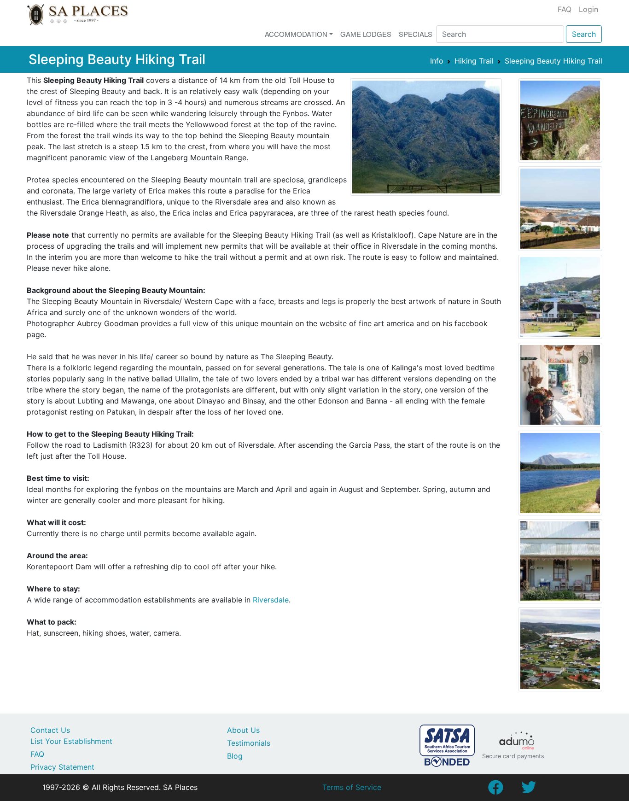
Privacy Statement (62, 767)
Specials (415, 34)
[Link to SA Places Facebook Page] (495, 790)
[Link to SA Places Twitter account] (528, 790)
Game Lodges (365, 34)
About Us (243, 730)
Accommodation (296, 34)
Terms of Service (351, 787)
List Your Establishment (71, 741)
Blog (235, 755)
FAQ (564, 9)
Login (588, 9)
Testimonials (248, 743)
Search (584, 34)
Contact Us (50, 730)
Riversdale (271, 599)
